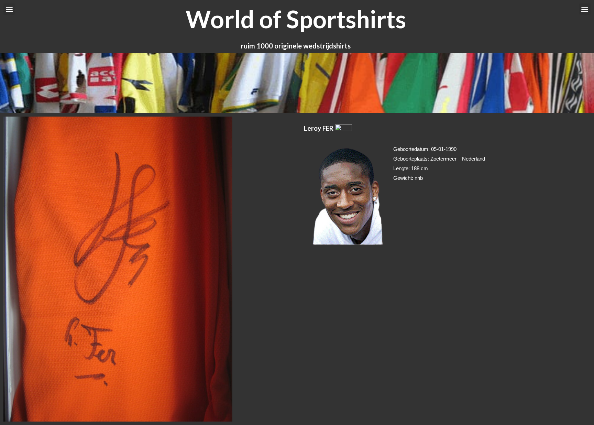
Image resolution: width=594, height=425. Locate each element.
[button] (9, 9)
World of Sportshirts (296, 18)
